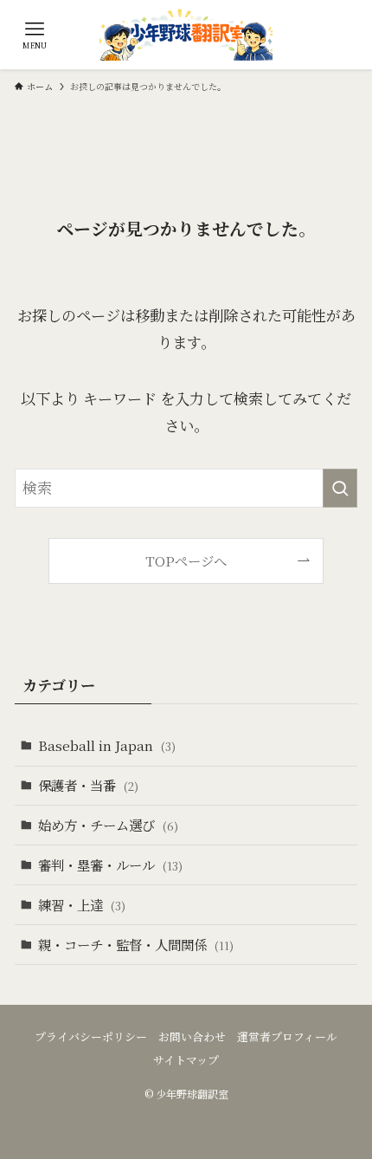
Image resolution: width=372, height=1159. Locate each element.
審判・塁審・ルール (110, 864)
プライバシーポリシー (91, 1036)
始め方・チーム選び (108, 824)
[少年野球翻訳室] (186, 34)
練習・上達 (81, 904)
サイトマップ (186, 1060)
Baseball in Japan (107, 744)
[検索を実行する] (340, 488)
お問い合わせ (192, 1036)
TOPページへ (186, 560)
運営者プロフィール (287, 1036)
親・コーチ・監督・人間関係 (136, 944)
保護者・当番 (88, 784)
